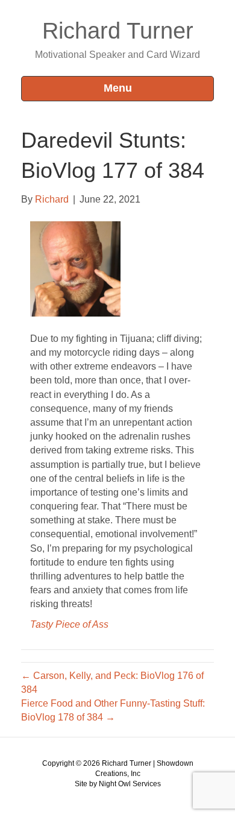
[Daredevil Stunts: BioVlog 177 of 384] (75, 268)
